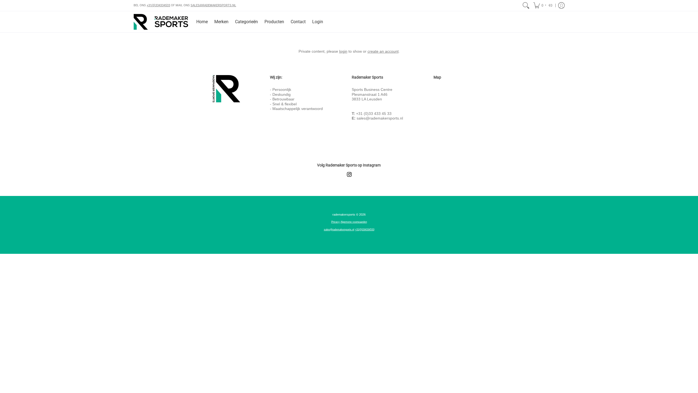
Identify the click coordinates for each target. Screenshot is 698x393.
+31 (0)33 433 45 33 (374, 113)
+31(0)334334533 (158, 5)
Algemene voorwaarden (354, 222)
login (343, 51)
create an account (383, 51)
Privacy (335, 222)
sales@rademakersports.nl (380, 118)
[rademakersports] (161, 21)
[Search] (526, 5)
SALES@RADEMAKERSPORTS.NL (213, 5)
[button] (543, 5)
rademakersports (343, 214)
